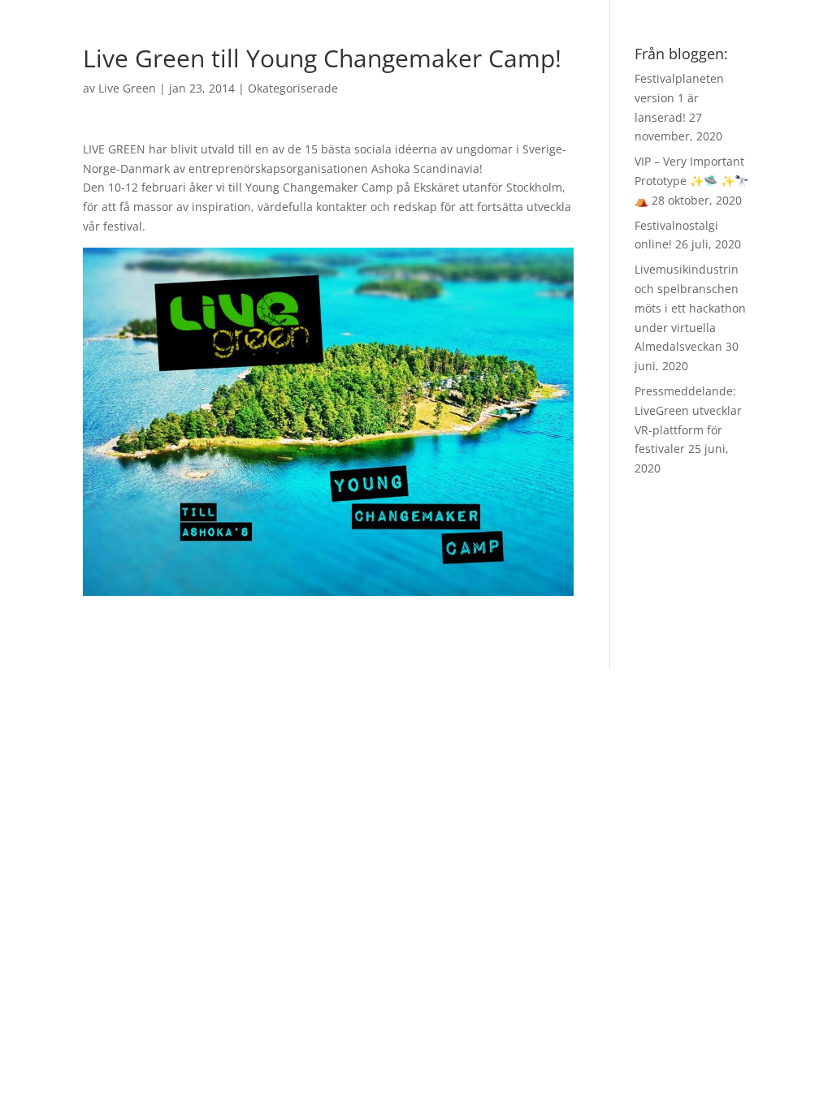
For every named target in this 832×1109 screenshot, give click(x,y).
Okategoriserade (293, 88)
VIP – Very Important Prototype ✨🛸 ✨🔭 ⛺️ (691, 180)
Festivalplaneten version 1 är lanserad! (679, 98)
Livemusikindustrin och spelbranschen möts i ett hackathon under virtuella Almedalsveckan (690, 307)
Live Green (127, 88)
